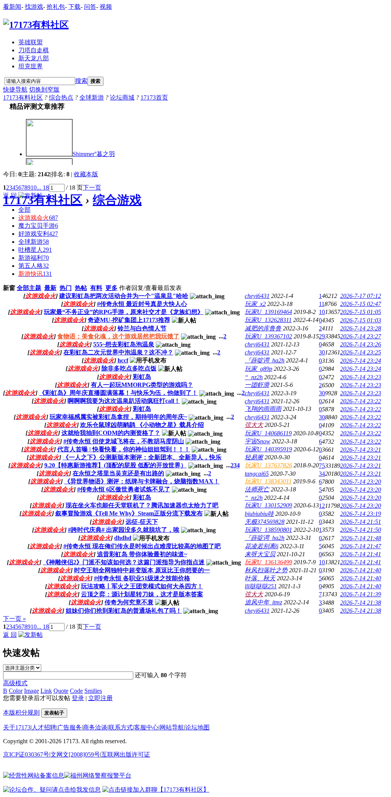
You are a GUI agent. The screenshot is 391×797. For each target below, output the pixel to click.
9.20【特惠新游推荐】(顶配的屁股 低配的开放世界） (115, 465)
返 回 (10, 195)
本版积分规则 (21, 712)
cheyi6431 (257, 296)
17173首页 (154, 97)
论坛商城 (122, 97)
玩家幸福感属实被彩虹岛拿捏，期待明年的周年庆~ (118, 417)
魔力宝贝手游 (38, 225)
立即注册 (100, 698)
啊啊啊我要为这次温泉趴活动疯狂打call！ (124, 401)
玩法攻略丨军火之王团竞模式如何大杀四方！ (142, 586)
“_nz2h (254, 377)
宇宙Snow (257, 441)
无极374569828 (264, 521)
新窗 (9, 288)
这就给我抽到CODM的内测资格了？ (110, 433)
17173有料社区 (23, 97)
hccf (123, 360)
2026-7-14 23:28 (360, 328)
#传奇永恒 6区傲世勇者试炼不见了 (123, 489)
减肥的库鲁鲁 (263, 328)
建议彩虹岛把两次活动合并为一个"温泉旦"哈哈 (123, 296)
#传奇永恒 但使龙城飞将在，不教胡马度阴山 (123, 441)
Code (76, 691)
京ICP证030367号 (26, 754)
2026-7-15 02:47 (360, 304)
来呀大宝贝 (260, 554)
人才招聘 (44, 727)
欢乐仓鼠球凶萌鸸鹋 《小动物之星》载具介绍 (142, 425)
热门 (66, 288)
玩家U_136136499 (268, 562)
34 (322, 473)
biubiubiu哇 (259, 513)
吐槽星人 (35, 249)
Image (31, 691)
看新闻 (12, 6)
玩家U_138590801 (268, 530)
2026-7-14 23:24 (360, 360)
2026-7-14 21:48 (360, 538)
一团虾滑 (257, 385)
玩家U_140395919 (268, 449)
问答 (90, 6)
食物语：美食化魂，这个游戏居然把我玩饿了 (118, 336)
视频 (106, 6)
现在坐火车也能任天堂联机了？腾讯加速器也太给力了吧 (142, 505)
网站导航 (172, 727)
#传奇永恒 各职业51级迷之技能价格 (142, 578)
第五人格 (33, 265)
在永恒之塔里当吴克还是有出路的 (118, 473)
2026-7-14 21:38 (360, 602)
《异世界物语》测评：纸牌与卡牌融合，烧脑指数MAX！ (142, 481)
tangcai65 (257, 473)
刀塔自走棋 (33, 50)
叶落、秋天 (260, 578)
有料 (96, 288)
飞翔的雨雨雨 (263, 409)
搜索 (81, 80)
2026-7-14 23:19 (360, 513)
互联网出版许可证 (125, 754)
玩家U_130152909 (268, 505)
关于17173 (17, 727)
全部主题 (29, 288)
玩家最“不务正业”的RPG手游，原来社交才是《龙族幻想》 (124, 312)
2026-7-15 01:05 (360, 312)
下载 (74, 6)
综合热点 (61, 97)
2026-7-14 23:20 (360, 481)
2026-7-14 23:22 (360, 401)
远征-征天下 (142, 521)
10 (34, 187)
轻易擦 (254, 457)
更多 (111, 288)
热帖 (81, 288)
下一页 (92, 187)
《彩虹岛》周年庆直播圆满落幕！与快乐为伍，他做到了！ (118, 393)
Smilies (93, 691)
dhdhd (122, 538)
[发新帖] (30, 195)
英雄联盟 (30, 42)
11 (322, 304)
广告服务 (69, 727)
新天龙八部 (33, 58)
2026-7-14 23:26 (360, 344)
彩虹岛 (142, 377)
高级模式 (15, 683)
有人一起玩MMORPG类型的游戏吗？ (142, 385)
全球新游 (91, 97)
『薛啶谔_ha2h (264, 360)
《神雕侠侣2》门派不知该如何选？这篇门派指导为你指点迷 (124, 562)
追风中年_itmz (263, 602)
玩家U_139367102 (268, 336)
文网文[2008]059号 (75, 754)
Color (16, 691)
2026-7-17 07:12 (360, 296)
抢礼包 (56, 6)
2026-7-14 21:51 (360, 521)
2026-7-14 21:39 (360, 594)
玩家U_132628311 (268, 320)
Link (46, 691)
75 (322, 465)
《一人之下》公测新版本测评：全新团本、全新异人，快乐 (142, 457)
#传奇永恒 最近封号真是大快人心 (142, 304)
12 (322, 505)
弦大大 (254, 425)
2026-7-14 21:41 (360, 554)
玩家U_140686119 (268, 433)
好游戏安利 (38, 233)
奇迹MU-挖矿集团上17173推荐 (129, 320)
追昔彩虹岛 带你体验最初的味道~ (142, 554)
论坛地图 (197, 727)
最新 (50, 288)
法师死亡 (257, 489)
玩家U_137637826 (268, 465)
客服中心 (146, 727)
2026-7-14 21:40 (360, 570)
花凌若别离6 (261, 546)
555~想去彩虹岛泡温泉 (123, 344)
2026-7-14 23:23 (360, 377)
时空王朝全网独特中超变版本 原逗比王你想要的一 (142, 570)
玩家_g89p (258, 368)
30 (322, 352)
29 (322, 336)
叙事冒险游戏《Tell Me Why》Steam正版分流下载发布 (129, 513)
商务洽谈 (95, 727)
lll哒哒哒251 (261, 586)
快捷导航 (15, 89)
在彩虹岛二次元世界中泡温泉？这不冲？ (118, 352)
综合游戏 (117, 200)
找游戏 (34, 6)
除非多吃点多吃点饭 (129, 368)
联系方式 (120, 727)
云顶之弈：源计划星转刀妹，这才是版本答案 (142, 594)
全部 (24, 209)
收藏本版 (86, 174)
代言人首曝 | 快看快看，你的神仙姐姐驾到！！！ (123, 449)
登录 (78, 698)
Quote (60, 691)
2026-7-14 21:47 (360, 546)
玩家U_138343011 (268, 481)
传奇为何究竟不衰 (129, 602)
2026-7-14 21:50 (360, 530)
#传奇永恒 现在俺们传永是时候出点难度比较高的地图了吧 (142, 546)
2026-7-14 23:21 (360, 449)
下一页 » (14, 618)
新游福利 (33, 257)
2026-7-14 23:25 (360, 352)
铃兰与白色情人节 (142, 328)
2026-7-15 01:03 (360, 320)
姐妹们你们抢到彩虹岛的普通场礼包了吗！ (124, 610)
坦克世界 (30, 66)
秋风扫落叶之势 (266, 570)
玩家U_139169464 (268, 312)
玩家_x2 (255, 304)
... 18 (43, 187)
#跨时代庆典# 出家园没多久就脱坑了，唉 (123, 530)
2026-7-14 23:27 (360, 336)
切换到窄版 (44, 89)
